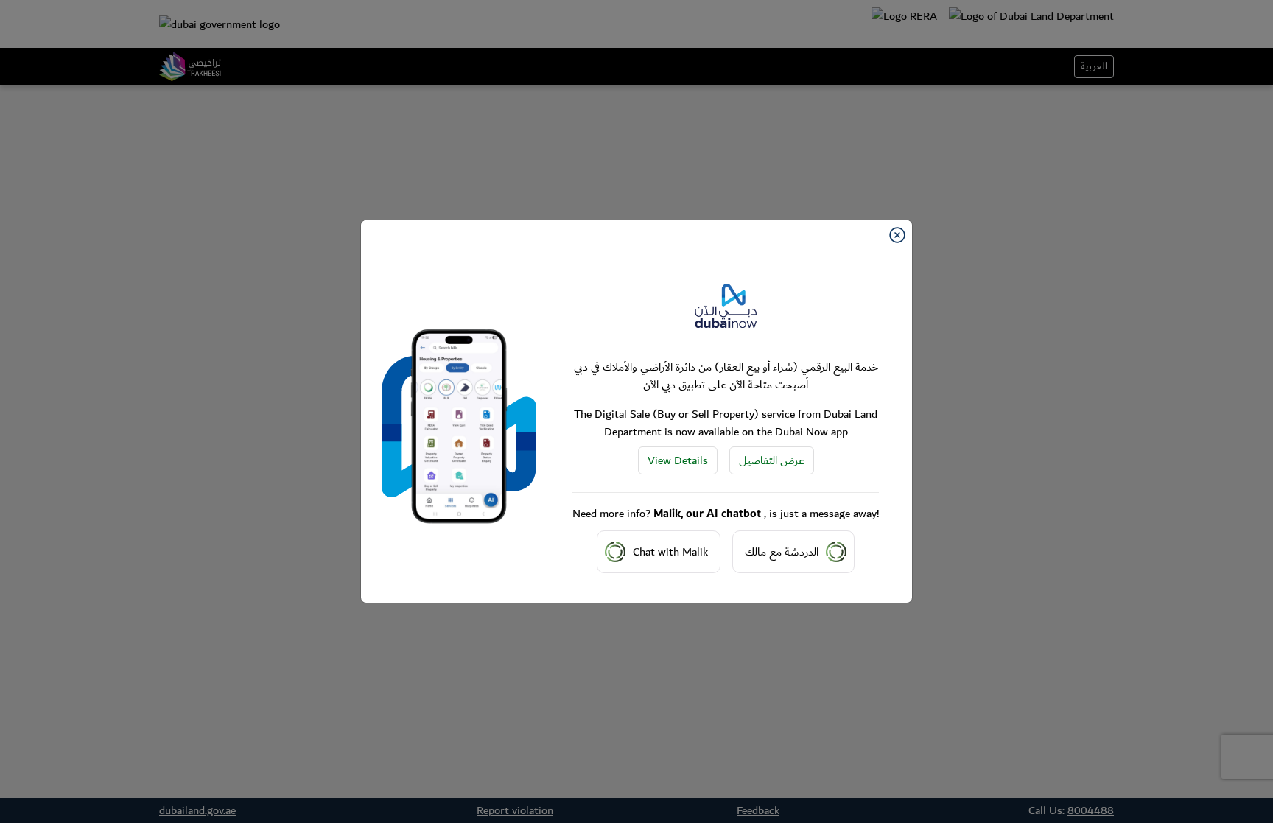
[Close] (897, 235)
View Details (678, 460)
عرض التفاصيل (771, 460)
